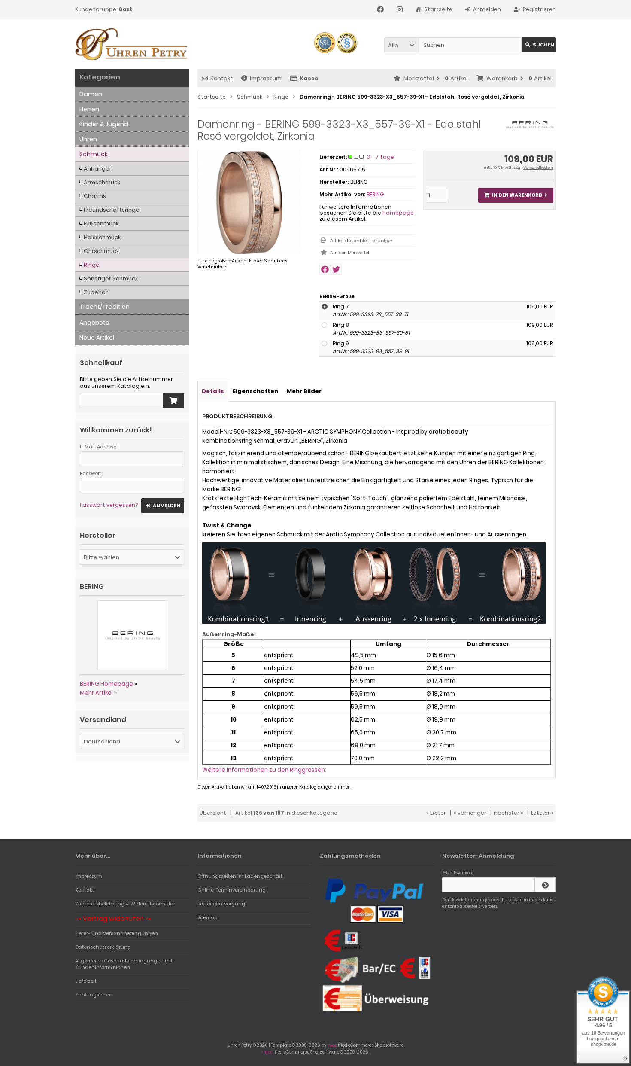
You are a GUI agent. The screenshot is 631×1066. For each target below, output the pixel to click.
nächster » (508, 812)
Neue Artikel (96, 337)
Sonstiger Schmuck (111, 278)
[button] (401, 44)
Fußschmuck (101, 223)
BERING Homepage (106, 684)
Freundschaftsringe (112, 210)
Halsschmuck (102, 237)
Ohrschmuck (101, 251)
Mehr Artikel (96, 693)
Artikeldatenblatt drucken (361, 240)
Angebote (94, 322)
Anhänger (98, 168)
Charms (95, 196)
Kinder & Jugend (103, 124)
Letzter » (542, 812)
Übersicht (213, 812)
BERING (375, 194)
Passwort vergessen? (109, 505)
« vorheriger (470, 812)
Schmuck (93, 154)
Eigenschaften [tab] (255, 391)
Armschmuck (102, 182)
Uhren (88, 139)
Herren (89, 109)
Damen (90, 94)
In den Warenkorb (515, 195)
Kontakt (221, 78)
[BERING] (529, 129)
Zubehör (96, 292)
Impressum (266, 78)
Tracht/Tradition (104, 306)
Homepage (398, 212)
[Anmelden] (545, 885)
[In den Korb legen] (173, 400)
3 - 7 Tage (380, 157)
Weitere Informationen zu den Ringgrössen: (264, 770)
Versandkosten (538, 167)
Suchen (538, 45)
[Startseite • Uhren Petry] (132, 44)
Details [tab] (213, 391)
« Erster (436, 812)
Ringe (92, 265)
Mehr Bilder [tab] (304, 391)
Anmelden (162, 506)
